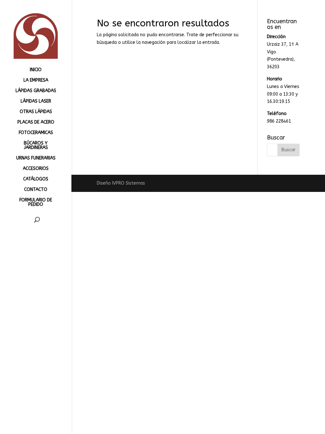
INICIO (36, 70)
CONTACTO (35, 189)
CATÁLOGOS (35, 179)
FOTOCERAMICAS (36, 133)
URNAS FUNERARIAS (36, 158)
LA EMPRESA (35, 80)
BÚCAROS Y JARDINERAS (36, 145)
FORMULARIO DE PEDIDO (35, 202)
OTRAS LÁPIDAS (36, 112)
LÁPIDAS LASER (36, 101)
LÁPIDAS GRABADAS (36, 91)
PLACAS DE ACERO (35, 122)
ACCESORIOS (36, 168)
